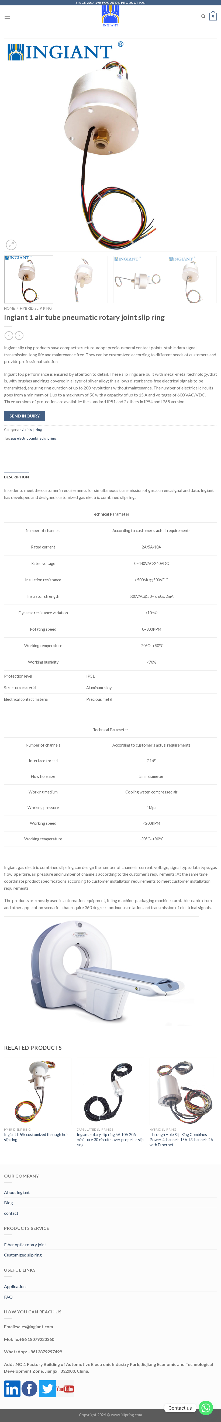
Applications (15, 1286)
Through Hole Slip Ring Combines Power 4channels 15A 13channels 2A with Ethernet (181, 1139)
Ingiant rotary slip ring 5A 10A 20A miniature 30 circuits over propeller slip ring (110, 1139)
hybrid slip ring (36, 308)
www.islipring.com (126, 1415)
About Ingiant (17, 1192)
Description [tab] (16, 477)
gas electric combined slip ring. (34, 438)
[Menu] (7, 16)
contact (11, 1213)
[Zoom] (11, 245)
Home (9, 308)
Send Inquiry (24, 415)
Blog (8, 1202)
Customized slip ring (23, 1254)
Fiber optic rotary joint (25, 1244)
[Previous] (15, 145)
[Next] (206, 145)
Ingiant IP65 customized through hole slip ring (37, 1137)
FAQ (8, 1296)
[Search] (203, 16)
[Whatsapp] (206, 1408)
